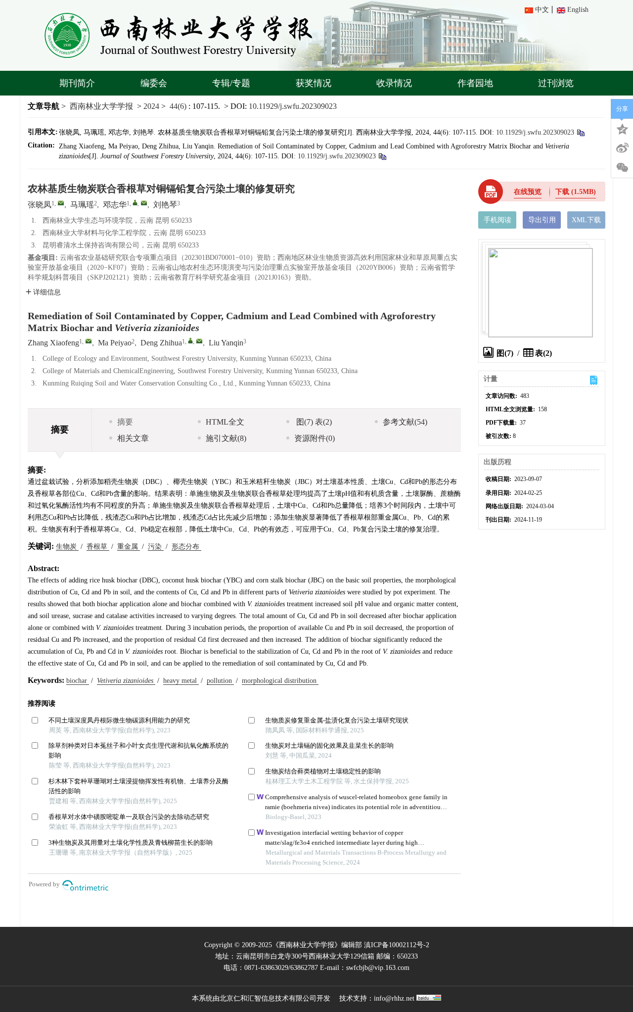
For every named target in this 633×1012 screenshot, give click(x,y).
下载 (575, 191)
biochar (77, 680)
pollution (220, 680)
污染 (156, 546)
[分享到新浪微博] (622, 148)
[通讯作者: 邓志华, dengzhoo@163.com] (135, 202)
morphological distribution (280, 680)
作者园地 (475, 83)
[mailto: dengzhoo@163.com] (199, 340)
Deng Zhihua (161, 342)
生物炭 (67, 546)
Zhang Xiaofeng (53, 342)
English (577, 9)
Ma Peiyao (115, 342)
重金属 (128, 546)
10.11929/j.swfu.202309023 (293, 106)
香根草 (98, 546)
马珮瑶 (82, 204)
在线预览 (528, 191)
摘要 (125, 422)
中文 (542, 9)
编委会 (153, 83)
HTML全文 (225, 422)
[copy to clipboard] (382, 156)
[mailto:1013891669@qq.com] (60, 202)
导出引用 (542, 220)
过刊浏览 (556, 83)
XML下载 (586, 220)
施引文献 (226, 438)
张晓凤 (39, 204)
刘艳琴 (165, 204)
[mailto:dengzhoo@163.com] (143, 202)
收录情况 (394, 83)
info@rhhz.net (394, 998)
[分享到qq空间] (622, 128)
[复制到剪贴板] (580, 132)
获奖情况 (313, 83)
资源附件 (314, 438)
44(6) (179, 106)
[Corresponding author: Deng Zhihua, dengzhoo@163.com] (190, 340)
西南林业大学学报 (101, 106)
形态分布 (186, 546)
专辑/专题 (231, 83)
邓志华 (115, 204)
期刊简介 (77, 83)
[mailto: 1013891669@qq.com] (88, 340)
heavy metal (181, 680)
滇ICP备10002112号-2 (396, 945)
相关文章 (133, 438)
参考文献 (405, 422)
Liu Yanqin (226, 342)
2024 (151, 106)
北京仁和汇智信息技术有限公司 (268, 998)
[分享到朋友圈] (622, 167)
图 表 (313, 422)
